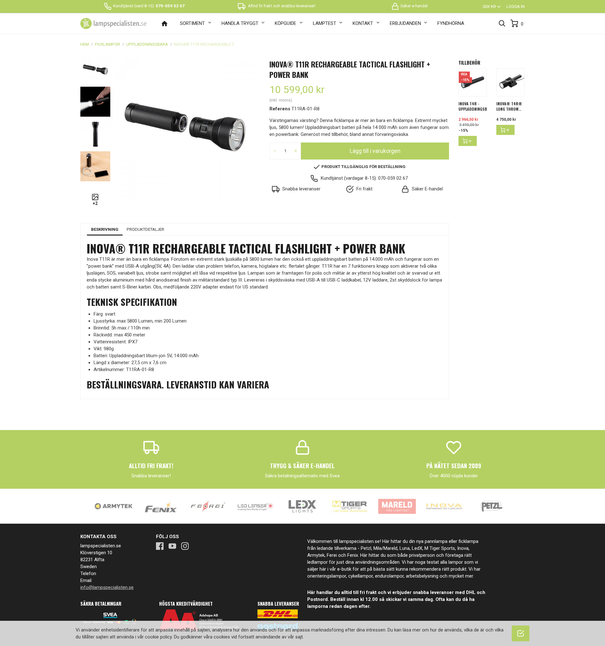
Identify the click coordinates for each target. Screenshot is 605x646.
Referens (279, 109)
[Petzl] (491, 506)
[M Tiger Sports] (350, 506)
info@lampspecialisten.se (107, 587)
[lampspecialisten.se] (113, 23)
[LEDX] (302, 506)
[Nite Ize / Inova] (444, 506)
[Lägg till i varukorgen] (467, 141)
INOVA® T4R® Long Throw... (509, 106)
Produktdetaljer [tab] (145, 229)
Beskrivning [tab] (104, 229)
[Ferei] (208, 506)
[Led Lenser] (255, 506)
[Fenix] (161, 506)
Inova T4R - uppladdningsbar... (476, 106)
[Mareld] (397, 506)
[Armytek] (113, 506)
